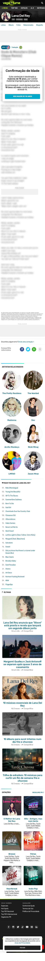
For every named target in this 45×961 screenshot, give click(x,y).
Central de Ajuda (28, 906)
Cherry (7, 569)
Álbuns (11, 25)
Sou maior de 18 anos (22, 96)
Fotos (18, 25)
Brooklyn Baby (10, 561)
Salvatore (9, 543)
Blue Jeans (9, 557)
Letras (3, 25)
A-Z (32, 8)
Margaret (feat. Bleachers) (15, 539)
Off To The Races (11, 496)
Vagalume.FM (37, 792)
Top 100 (14, 8)
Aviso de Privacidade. (22, 943)
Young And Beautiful (12, 492)
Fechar (22, 947)
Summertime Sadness (13, 500)
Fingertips (9, 584)
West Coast (9, 531)
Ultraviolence (10, 519)
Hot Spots (4, 909)
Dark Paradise (10, 565)
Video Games (10, 523)
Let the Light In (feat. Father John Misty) (20, 535)
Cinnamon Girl (10, 515)
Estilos (24, 8)
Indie (25, 19)
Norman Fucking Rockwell (14, 577)
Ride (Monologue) (11, 488)
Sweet (7, 547)
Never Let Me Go (11, 527)
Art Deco (8, 573)
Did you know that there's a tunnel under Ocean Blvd (20, 552)
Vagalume (11, 3)
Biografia (39, 25)
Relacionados (28, 25)
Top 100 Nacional (7, 911)
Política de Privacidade (30, 911)
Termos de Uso (27, 909)
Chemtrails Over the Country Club (17, 511)
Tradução (15, 47)
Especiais (4, 906)
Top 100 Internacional (9, 914)
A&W (7, 581)
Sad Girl (8, 508)
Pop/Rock (19, 19)
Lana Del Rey (21, 16)
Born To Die (9, 504)
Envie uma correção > (26, 342)
